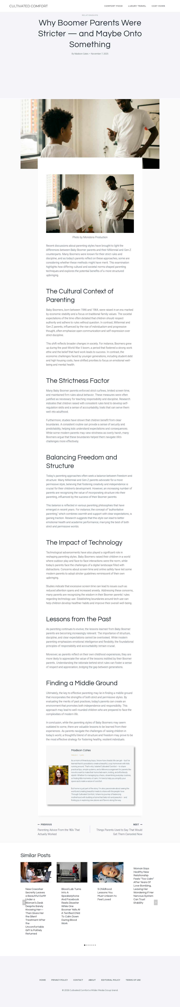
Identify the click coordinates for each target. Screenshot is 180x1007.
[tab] (84, 945)
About (92, 980)
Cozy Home (158, 6)
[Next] (156, 902)
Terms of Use (133, 980)
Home (42, 980)
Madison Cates (81, 53)
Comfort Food (113, 6)
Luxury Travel (137, 6)
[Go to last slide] (24, 902)
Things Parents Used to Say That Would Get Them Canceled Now (119, 829)
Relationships (90, 15)
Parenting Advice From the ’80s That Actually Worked (59, 829)
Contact (78, 980)
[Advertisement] (90, 79)
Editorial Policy (110, 980)
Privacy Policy (59, 980)
